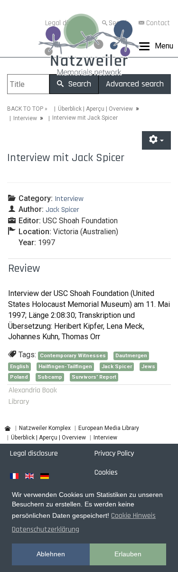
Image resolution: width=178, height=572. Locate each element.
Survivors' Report (94, 377)
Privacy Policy (114, 453)
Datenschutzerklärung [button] (45, 529)
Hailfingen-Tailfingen (65, 366)
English (19, 366)
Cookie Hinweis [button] (133, 516)
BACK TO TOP (25, 108)
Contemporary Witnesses (73, 356)
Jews (148, 366)
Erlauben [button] (127, 554)
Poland (19, 377)
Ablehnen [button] (51, 554)
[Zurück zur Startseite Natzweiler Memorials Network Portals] (89, 46)
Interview (25, 118)
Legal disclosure (34, 453)
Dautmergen (131, 356)
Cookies (106, 472)
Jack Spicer (117, 366)
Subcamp (49, 377)
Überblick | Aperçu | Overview (95, 108)
